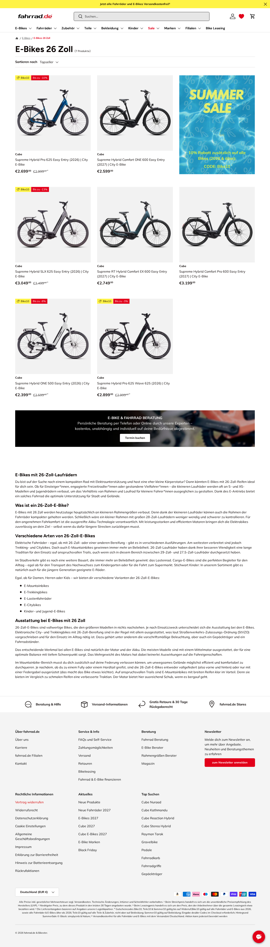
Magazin (147, 763)
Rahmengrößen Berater (159, 755)
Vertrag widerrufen (29, 802)
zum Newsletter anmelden (229, 762)
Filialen (190, 28)
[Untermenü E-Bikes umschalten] (30, 28)
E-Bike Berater (152, 748)
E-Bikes (21, 28)
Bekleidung (110, 28)
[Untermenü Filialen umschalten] (199, 28)
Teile (88, 28)
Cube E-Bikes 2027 (92, 834)
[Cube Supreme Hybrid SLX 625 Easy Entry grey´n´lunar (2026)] (53, 224)
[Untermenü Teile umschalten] (95, 28)
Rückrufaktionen (27, 871)
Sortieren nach (26, 62)
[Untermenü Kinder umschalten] (141, 28)
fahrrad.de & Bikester (35, 932)
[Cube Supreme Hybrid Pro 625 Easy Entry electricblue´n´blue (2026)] (53, 113)
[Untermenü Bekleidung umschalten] (122, 28)
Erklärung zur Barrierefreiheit (36, 855)
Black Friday (87, 850)
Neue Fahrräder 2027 (94, 810)
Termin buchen (135, 438)
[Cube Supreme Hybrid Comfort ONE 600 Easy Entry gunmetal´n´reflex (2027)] (135, 113)
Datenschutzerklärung (31, 818)
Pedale (146, 850)
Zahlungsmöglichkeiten (95, 748)
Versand (84, 755)
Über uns (22, 740)
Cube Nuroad (151, 802)
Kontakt (21, 763)
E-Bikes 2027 (88, 818)
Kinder (133, 28)
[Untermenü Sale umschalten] (157, 28)
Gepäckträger (151, 874)
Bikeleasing (87, 771)
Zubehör (68, 28)
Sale (151, 28)
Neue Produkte (89, 802)
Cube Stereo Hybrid (156, 826)
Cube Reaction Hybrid (157, 818)
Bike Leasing (215, 28)
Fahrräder (44, 28)
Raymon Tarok (152, 834)
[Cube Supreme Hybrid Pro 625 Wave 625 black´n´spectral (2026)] (135, 336)
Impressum (23, 847)
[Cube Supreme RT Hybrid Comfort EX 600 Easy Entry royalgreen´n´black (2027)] (135, 224)
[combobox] (141, 16)
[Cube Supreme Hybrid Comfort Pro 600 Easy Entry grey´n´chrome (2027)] (217, 224)
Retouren (85, 763)
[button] (241, 16)
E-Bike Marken (89, 842)
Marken (170, 28)
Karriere (21, 748)
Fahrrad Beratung (154, 740)
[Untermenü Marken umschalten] (179, 28)
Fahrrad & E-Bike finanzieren (99, 779)
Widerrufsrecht (26, 810)
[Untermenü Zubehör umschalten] (78, 28)
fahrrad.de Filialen (28, 755)
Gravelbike (149, 842)
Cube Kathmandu (154, 810)
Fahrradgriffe (151, 866)
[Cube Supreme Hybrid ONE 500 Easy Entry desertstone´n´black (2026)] (53, 336)
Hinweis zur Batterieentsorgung (39, 863)
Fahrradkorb (150, 858)
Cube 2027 (86, 826)
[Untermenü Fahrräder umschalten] (55, 28)
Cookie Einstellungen (30, 826)
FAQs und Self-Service (95, 740)
